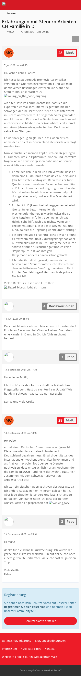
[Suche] (56, 5)
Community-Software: (41, 670)
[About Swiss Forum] (15, 5)
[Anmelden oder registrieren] (66, 5)
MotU (10, 31)
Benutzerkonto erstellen (40, 621)
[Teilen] (75, 39)
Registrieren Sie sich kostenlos (24, 607)
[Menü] (76, 5)
